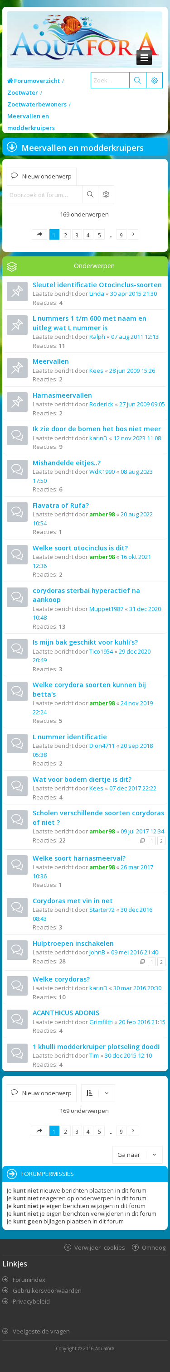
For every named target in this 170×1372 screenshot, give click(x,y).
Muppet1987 (106, 609)
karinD (98, 438)
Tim (94, 1055)
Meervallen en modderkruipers (82, 147)
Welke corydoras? (61, 979)
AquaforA (104, 1348)
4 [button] (88, 235)
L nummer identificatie (70, 736)
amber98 (102, 514)
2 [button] (65, 235)
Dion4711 (102, 745)
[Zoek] (137, 80)
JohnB (97, 952)
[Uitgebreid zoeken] (106, 194)
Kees (96, 370)
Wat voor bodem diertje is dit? (82, 779)
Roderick (101, 404)
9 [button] (121, 235)
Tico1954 (101, 651)
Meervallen (51, 361)
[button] (39, 234)
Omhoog (153, 1247)
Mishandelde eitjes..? (67, 462)
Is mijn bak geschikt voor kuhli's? (85, 642)
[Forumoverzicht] (82, 39)
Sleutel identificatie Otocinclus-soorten (97, 284)
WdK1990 (102, 471)
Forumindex (29, 1280)
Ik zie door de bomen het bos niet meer (97, 428)
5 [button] (99, 235)
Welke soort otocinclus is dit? (80, 548)
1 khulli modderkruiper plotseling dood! (96, 1046)
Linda (96, 293)
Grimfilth (101, 1022)
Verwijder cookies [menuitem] (99, 1247)
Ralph (97, 336)
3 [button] (76, 235)
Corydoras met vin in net (73, 900)
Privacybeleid (31, 1301)
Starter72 (102, 909)
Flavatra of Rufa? (61, 505)
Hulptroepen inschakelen (73, 943)
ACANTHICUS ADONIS (66, 1012)
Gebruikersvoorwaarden (47, 1290)
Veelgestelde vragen (41, 1331)
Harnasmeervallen (62, 395)
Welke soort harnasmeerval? (79, 858)
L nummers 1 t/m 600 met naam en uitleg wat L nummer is (89, 323)
